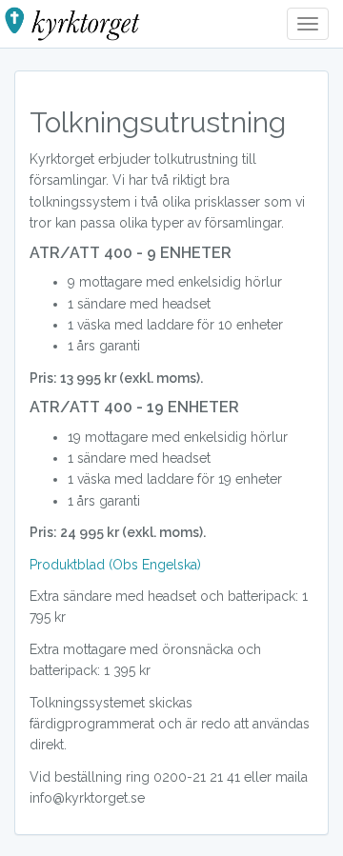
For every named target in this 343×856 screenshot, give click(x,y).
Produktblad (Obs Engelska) (115, 564)
